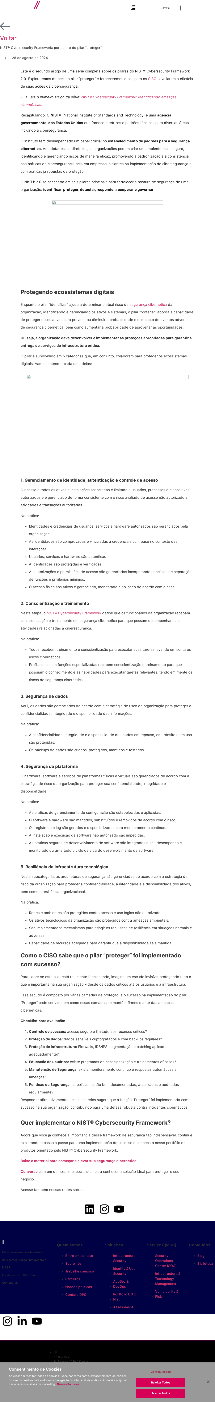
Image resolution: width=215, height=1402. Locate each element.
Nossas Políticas (68, 1384)
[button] (133, 7)
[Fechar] (208, 1381)
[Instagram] (7, 1321)
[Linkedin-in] (22, 1321)
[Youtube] (36, 1321)
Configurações (161, 1371)
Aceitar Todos (160, 1393)
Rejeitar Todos (160, 1382)
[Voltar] (5, 26)
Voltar (8, 38)
